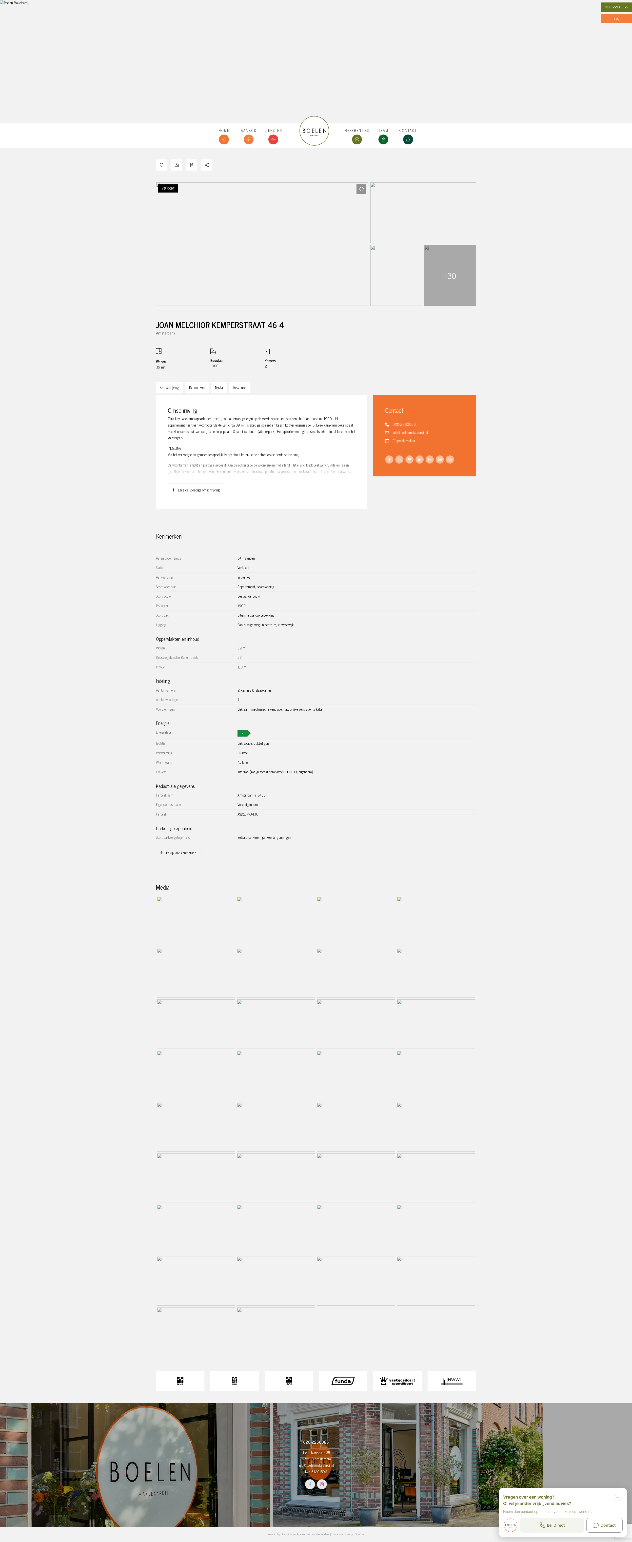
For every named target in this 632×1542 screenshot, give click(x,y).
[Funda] (343, 1381)
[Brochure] (191, 165)
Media (219, 387)
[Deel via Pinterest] (409, 459)
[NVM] (289, 1381)
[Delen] (206, 165)
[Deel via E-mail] (440, 459)
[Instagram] (322, 1484)
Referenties (357, 130)
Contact (408, 130)
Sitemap (360, 1534)
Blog (616, 18)
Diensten (273, 130)
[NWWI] (452, 1381)
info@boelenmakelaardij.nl (410, 432)
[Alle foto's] (176, 165)
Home (223, 130)
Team (383, 130)
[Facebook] (310, 1484)
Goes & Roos (288, 1534)
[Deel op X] (399, 459)
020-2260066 (616, 7)
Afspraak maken (404, 441)
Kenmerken (197, 387)
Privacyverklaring (342, 1534)
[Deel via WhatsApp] (430, 459)
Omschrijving (169, 387)
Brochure (239, 387)
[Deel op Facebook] (389, 459)
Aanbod (249, 130)
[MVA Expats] (234, 1381)
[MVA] (180, 1381)
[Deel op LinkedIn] (419, 459)
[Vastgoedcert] (397, 1381)
